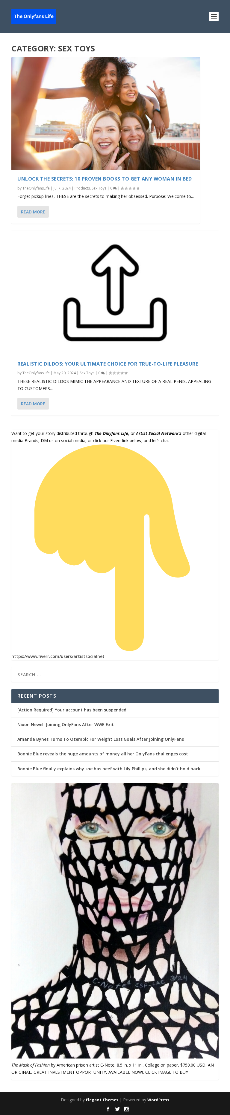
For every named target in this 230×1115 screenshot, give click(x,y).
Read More (33, 212)
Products (82, 188)
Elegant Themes (102, 1099)
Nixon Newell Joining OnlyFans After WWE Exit (65, 724)
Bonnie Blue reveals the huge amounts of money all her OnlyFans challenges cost (102, 754)
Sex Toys (99, 188)
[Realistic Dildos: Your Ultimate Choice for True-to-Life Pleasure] (114, 293)
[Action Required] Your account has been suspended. (72, 710)
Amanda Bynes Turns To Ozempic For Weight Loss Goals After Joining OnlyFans (100, 739)
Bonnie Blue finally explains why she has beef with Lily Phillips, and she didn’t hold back (108, 769)
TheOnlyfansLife (36, 188)
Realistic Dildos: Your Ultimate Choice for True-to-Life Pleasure (107, 364)
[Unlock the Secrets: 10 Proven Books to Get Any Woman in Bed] (105, 113)
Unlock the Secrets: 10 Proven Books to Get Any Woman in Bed (104, 178)
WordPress (158, 1099)
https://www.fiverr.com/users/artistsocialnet (58, 656)
